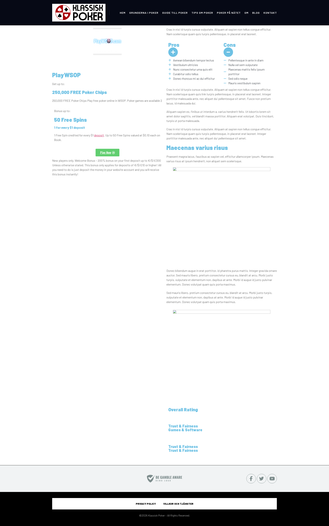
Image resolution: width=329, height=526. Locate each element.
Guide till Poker (175, 12)
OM (246, 12)
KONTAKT (270, 12)
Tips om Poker (202, 12)
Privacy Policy (146, 503)
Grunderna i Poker (143, 12)
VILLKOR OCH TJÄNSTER (178, 503)
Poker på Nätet (229, 12)
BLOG (256, 12)
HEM (122, 12)
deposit (99, 135)
